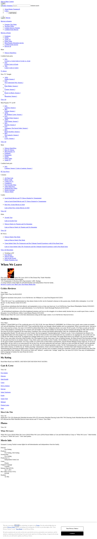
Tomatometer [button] (8, 281)
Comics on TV (9, 181)
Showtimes (10, 250)
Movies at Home (6, 33)
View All (3, 99)
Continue (72, 533)
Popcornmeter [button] (27, 281)
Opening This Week (11, 24)
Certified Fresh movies (11, 44)
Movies (8, 18)
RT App (3, 171)
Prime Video (8, 41)
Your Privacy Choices (72, 528)
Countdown (8, 183)
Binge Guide (8, 180)
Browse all (8, 46)
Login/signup (12, 12)
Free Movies (8, 255)
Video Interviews (10, 186)
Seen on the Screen (10, 258)
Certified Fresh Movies (11, 29)
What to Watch (10, 53)
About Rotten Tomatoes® (12, 9)
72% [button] (2, 281)
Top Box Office (9, 26)
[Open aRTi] (3, 3)
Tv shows (4, 71)
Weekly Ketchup (10, 190)
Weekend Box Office (11, 188)
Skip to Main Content (7, 1)
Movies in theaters (6, 21)
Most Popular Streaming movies (14, 43)
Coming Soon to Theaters (12, 28)
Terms (38, 525)
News (7, 171)
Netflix (7, 38)
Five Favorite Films (10, 185)
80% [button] (21, 281)
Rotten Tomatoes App (11, 260)
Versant (17, 525)
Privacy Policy (11, 527)
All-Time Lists (9, 178)
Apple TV (8, 39)
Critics (6, 11)
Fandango (8, 36)
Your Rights (19, 529)
